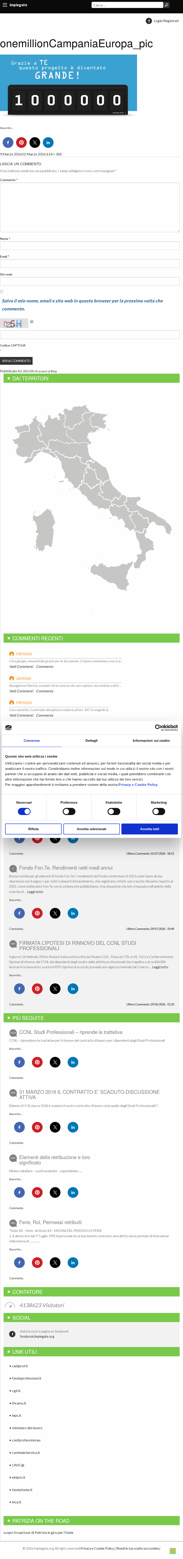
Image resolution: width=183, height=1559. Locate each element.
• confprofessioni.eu (24, 1440)
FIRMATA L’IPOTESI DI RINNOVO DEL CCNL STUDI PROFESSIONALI (77, 945)
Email (4, 256)
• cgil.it (15, 1390)
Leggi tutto (35, 892)
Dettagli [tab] (91, 740)
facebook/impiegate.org (37, 1336)
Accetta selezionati (91, 829)
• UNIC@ (16, 1465)
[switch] (69, 811)
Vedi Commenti (21, 666)
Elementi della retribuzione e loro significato (54, 1159)
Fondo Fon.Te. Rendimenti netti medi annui (66, 867)
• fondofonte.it (20, 1490)
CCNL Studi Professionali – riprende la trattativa (70, 1031)
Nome (5, 238)
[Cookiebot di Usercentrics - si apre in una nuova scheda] (158, 727)
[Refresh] (31, 321)
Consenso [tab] (32, 740)
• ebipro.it (17, 1477)
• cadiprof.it (18, 1366)
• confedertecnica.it (24, 1452)
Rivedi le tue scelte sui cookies (137, 1548)
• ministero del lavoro (25, 1428)
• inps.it (15, 1415)
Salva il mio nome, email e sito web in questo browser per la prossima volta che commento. (82, 304)
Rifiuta (33, 829)
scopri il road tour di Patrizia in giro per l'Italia (38, 1532)
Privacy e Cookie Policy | (98, 1548)
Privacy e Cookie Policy (138, 785)
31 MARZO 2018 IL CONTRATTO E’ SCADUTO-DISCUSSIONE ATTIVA (89, 1094)
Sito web (6, 274)
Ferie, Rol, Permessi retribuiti (50, 1221)
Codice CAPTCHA (13, 345)
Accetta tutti (149, 829)
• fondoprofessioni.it (25, 1378)
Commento (9, 180)
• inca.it (15, 1502)
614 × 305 (54, 154)
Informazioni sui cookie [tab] (151, 740)
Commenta (44, 666)
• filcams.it (17, 1403)
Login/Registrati (166, 20)
